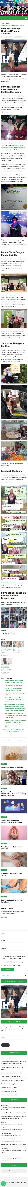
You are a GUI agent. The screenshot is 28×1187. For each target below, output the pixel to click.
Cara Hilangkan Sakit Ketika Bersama (11, 1073)
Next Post (20, 740)
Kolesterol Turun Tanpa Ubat (9, 1091)
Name (3, 933)
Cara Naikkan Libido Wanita (9, 1087)
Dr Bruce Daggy (10, 297)
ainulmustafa (6, 37)
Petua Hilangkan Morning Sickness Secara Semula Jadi (13, 1108)
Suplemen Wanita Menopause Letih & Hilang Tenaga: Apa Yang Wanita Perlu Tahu (13, 794)
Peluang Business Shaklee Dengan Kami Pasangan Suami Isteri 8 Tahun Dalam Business (6, 667)
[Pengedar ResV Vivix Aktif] (18, 644)
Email (3, 941)
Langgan (5, 1045)
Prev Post (7, 740)
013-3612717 (17, 604)
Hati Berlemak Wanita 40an (9, 1095)
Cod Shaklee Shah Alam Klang (13, 685)
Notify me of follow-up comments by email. (14, 962)
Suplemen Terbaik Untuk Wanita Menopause (13, 1116)
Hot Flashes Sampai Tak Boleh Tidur (16, 1113)
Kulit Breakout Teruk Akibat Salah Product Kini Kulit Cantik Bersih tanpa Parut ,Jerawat (15, 715)
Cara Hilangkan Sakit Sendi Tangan (11, 1076)
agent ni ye (17, 587)
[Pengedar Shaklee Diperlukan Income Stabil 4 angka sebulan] (6, 644)
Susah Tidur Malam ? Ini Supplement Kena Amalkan (11, 821)
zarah (2, 1113)
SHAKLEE (4, 763)
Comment (4, 917)
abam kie (3, 1105)
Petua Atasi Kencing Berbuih (12, 767)
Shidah (3, 1122)
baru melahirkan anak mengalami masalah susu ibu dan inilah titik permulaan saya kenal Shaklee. (13, 147)
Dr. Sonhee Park (10, 333)
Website (3, 948)
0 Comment (22, 37)
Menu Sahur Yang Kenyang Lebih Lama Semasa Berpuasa (12, 1159)
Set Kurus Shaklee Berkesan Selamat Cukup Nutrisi (13, 1151)
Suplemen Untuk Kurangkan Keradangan (12, 1080)
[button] (3, 1183)
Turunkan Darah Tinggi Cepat (9, 1084)
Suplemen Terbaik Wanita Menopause (11, 1124)
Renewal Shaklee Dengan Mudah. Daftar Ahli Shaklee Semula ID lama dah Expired (14, 700)
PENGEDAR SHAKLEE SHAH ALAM (14, 7)
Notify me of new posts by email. (12, 965)
